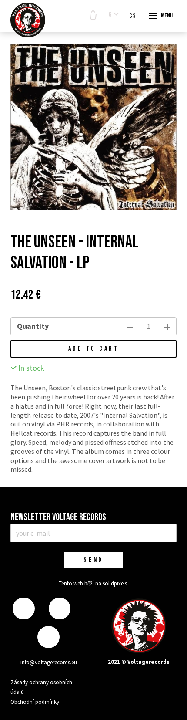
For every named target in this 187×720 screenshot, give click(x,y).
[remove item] (130, 326)
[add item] (167, 326)
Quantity (33, 326)
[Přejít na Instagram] (59, 608)
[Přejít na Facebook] (23, 608)
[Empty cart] (93, 16)
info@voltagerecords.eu (48, 662)
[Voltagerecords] (27, 20)
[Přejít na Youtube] (48, 637)
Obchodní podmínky (34, 702)
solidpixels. (115, 583)
